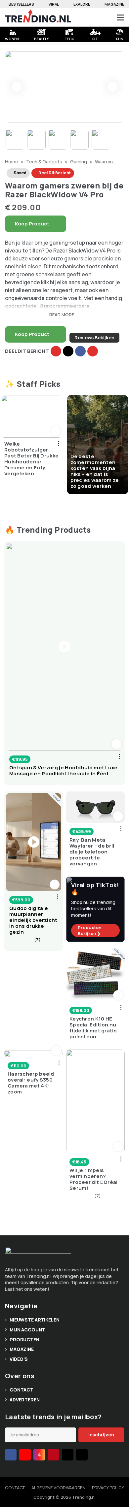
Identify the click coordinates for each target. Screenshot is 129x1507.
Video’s (19, 1359)
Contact (21, 1390)
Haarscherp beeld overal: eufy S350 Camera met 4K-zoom (31, 1083)
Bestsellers (21, 4)
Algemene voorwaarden (58, 1487)
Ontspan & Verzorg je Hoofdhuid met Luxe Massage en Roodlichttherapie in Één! (63, 771)
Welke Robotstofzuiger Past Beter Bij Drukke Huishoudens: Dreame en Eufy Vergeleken (31, 459)
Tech (69, 38)
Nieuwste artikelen (34, 1320)
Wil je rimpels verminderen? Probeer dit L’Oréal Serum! (93, 1179)
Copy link (56, 351)
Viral (54, 4)
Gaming (79, 161)
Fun (119, 38)
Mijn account (27, 1329)
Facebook (80, 351)
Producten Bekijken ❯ (89, 930)
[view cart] (95, 17)
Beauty (41, 38)
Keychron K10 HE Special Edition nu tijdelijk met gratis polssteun (93, 1028)
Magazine (114, 4)
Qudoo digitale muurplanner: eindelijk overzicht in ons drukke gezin (33, 920)
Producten (24, 1339)
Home (12, 161)
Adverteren (25, 1399)
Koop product (32, 223)
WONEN (12, 38)
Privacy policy (108, 1487)
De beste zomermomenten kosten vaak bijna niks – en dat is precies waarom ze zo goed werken (94, 471)
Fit (95, 38)
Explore (81, 4)
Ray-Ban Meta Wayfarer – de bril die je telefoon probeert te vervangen (91, 852)
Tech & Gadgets (44, 161)
